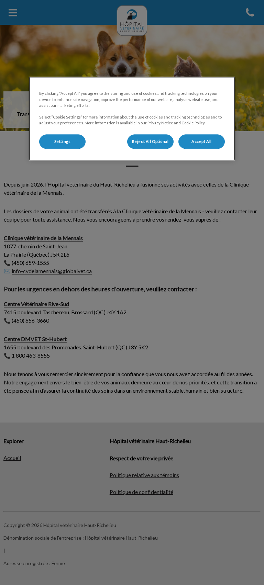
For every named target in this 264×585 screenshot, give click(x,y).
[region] (132, 118)
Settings (62, 141)
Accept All (201, 141)
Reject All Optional (150, 141)
